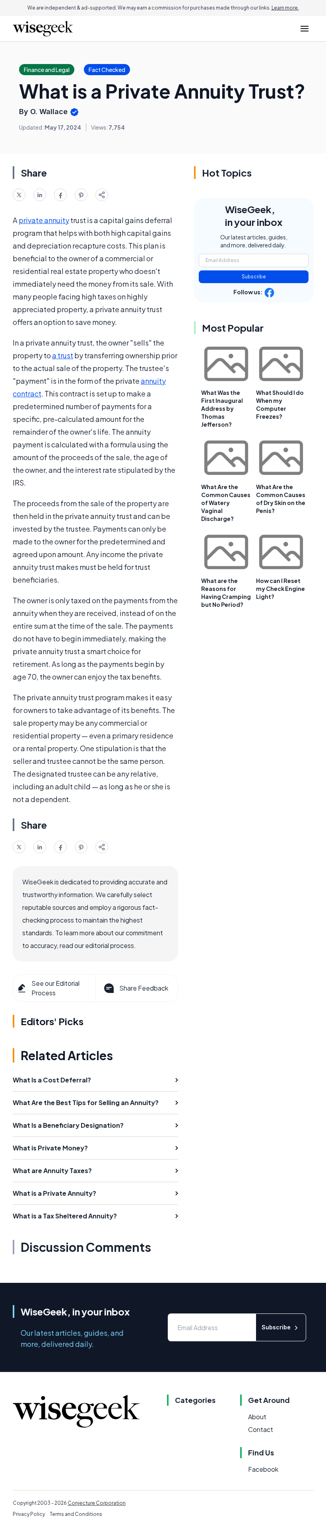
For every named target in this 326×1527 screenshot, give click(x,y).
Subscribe (254, 277)
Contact (260, 1429)
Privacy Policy (29, 1514)
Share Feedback (143, 988)
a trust (62, 355)
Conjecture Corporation (97, 1503)
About (257, 1416)
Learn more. (285, 8)
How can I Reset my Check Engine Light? (280, 588)
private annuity (44, 220)
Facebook (263, 1469)
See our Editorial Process (55, 988)
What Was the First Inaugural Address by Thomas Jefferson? (222, 408)
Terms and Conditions (76, 1514)
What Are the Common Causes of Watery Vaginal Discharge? (225, 502)
